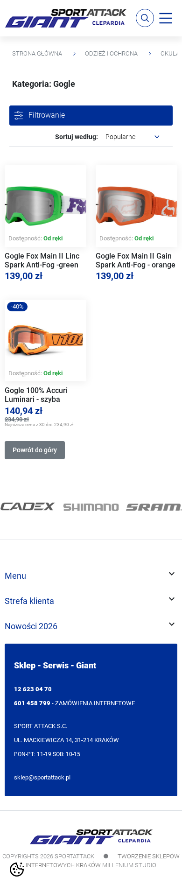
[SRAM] (154, 507)
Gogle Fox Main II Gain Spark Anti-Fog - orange (135, 260)
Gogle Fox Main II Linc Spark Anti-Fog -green (42, 260)
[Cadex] (28, 507)
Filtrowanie (46, 115)
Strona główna (37, 53)
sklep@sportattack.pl (42, 777)
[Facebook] (12, 464)
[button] (145, 18)
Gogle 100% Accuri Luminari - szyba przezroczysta (36, 399)
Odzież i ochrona (111, 53)
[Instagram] (24, 464)
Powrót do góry (35, 450)
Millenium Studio (129, 865)
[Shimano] (91, 507)
